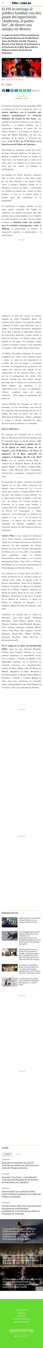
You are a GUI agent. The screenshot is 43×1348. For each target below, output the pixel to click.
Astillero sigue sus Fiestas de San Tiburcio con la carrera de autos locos (29, 920)
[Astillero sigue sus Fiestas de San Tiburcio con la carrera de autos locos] (10, 922)
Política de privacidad (21, 1319)
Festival (8, 84)
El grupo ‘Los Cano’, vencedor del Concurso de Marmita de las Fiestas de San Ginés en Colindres (20, 1180)
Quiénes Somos (21, 1310)
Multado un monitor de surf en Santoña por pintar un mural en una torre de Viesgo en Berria (20, 1165)
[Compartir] (3, 90)
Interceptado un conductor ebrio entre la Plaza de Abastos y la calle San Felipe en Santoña (21, 1194)
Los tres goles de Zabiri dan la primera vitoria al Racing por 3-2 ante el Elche (29, 982)
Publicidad (21, 1313)
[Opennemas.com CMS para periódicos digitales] (21, 1333)
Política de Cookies (21, 1322)
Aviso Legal (21, 1316)
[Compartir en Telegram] (29, 90)
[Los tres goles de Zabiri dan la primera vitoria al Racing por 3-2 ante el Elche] (10, 982)
